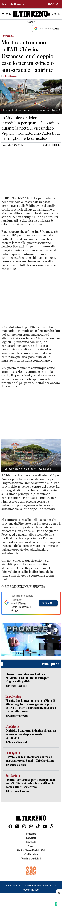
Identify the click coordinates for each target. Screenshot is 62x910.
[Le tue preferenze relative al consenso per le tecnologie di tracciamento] (56, 904)
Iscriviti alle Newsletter (13, 4)
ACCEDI (56, 14)
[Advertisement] (27, 173)
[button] (31, 639)
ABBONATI (53, 4)
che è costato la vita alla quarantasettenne (27, 242)
